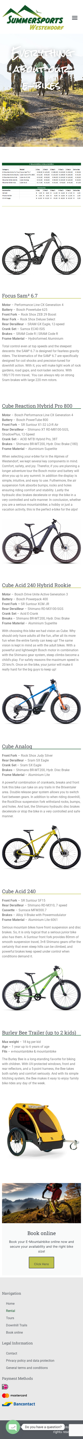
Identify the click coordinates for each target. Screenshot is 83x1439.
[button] (74, 17)
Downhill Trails (16, 1325)
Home (10, 1303)
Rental (10, 1311)
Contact (11, 1353)
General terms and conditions (27, 1368)
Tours (10, 1318)
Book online (14, 1332)
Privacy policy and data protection (30, 1361)
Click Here (41, 1264)
